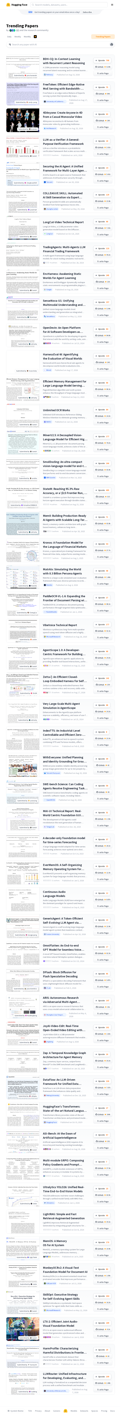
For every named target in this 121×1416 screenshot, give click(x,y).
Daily (9, 36)
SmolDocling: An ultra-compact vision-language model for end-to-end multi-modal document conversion (64, 464)
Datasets (84, 1411)
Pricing (104, 1411)
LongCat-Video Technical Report (63, 222)
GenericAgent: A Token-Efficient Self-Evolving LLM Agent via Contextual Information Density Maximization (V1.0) (63, 921)
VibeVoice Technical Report (60, 625)
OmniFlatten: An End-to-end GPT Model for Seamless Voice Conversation (62, 948)
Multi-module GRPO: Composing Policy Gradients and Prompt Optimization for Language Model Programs (64, 1162)
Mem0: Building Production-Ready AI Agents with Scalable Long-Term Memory (65, 518)
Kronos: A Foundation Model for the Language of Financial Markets (65, 544)
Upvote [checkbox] (103, 60)
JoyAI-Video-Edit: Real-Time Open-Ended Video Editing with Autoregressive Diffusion (62, 1028)
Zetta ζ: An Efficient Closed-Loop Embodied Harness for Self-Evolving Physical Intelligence (64, 679)
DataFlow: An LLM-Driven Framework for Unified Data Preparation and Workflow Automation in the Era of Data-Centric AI (62, 1082)
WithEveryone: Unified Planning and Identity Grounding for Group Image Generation (64, 759)
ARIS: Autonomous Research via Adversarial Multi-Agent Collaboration (61, 1000)
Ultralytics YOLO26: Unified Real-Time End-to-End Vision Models (63, 1189)
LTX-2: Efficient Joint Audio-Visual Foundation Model (60, 1323)
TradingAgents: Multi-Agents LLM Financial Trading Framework (64, 249)
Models (74, 1411)
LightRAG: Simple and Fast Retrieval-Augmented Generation (64, 1216)
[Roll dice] (111, 44)
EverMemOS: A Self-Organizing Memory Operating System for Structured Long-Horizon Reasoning (62, 867)
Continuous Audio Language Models (54, 894)
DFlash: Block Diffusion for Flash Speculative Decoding (60, 974)
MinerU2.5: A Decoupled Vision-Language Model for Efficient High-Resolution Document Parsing (65, 437)
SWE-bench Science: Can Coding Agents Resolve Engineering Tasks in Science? (64, 786)
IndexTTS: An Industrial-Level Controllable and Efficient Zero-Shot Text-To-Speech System (62, 733)
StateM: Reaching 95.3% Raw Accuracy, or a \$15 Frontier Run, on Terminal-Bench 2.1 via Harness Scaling (65, 491)
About (47, 1411)
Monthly (27, 36)
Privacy (38, 1411)
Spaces (94, 1411)
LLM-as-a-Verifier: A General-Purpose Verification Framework (63, 142)
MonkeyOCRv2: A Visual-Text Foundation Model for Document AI (65, 1270)
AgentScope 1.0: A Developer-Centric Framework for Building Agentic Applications (62, 652)
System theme (16, 1411)
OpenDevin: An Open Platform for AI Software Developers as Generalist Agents (62, 330)
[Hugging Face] (65, 1411)
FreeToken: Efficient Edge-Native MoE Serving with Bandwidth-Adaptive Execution (63, 87)
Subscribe (87, 12)
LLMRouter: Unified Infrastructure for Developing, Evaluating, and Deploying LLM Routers (64, 1376)
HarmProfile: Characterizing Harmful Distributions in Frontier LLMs (64, 1350)
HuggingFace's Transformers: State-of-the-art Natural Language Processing (65, 1109)
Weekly (17, 36)
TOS (30, 1411)
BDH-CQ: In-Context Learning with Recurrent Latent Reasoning (64, 61)
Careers (56, 1411)
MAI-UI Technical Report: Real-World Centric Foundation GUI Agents (62, 813)
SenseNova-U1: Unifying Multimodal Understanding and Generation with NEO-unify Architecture (62, 303)
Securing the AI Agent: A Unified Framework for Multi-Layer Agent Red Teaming (64, 168)
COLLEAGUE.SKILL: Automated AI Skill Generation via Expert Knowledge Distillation (62, 195)
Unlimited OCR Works (56, 410)
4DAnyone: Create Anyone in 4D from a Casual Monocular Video (62, 115)
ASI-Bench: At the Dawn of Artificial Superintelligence (59, 1135)
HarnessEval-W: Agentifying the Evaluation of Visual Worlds (62, 356)
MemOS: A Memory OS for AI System (55, 1243)
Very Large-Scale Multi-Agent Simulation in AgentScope (61, 706)
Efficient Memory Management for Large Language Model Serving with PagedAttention (64, 383)
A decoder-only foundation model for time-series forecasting (64, 840)
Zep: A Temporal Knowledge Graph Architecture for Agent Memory (64, 1055)
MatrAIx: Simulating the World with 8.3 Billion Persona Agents (62, 571)
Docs (112, 1411)
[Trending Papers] (35, 36)
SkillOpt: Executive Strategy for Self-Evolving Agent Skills (61, 1296)
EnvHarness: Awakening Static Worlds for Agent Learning (62, 276)
